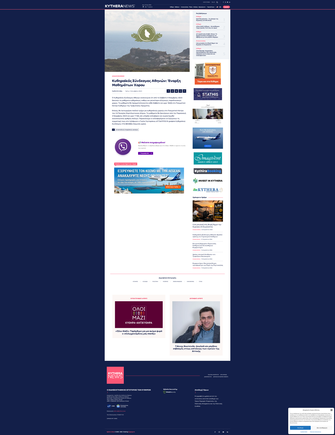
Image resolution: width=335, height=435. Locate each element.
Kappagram (131, 431)
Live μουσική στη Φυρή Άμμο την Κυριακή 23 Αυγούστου (207, 43)
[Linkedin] (230, 2)
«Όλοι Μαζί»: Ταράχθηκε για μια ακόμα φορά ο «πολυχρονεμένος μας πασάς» (139, 332)
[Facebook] (223, 2)
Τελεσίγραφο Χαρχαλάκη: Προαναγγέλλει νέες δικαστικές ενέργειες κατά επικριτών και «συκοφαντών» (206, 53)
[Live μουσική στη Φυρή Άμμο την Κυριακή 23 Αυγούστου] (208, 211)
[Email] (180, 91)
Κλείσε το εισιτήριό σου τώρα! (125, 164)
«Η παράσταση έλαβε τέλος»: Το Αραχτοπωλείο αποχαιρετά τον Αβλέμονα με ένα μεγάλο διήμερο (207, 35)
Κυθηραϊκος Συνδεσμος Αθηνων (127, 129)
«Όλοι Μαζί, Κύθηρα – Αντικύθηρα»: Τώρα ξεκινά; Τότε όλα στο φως (208, 27)
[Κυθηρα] (123, 6)
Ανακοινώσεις (200, 41)
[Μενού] (220, 7)
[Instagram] (225, 2)
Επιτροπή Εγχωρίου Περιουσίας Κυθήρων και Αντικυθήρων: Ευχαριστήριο (204, 245)
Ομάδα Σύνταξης (117, 91)
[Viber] (184, 91)
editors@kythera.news (120, 411)
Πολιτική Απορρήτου (315, 431)
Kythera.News (111, 431)
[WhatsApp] (172, 91)
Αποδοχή (300, 428)
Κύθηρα (198, 16)
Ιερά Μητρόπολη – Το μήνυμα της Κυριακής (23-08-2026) (207, 19)
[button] (331, 410)
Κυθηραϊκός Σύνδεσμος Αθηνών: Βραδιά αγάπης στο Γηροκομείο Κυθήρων (207, 236)
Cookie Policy (303, 431)
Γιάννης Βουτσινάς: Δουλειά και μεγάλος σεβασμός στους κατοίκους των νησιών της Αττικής (196, 348)
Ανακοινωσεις (118, 76)
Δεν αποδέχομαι (322, 428)
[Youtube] (227, 2)
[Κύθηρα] (115, 375)
